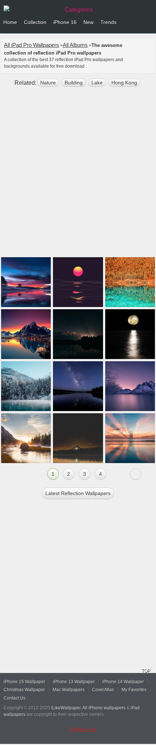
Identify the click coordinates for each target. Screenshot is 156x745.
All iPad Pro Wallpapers (31, 45)
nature (48, 82)
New (88, 22)
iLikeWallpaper (66, 707)
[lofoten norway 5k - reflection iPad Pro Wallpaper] (130, 386)
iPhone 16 (65, 22)
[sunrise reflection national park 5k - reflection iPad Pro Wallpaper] (26, 438)
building (74, 82)
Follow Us (82, 729)
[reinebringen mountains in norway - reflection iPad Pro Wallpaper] (26, 334)
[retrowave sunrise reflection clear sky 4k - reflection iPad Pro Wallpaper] (78, 282)
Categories (79, 10)
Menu (148, 22)
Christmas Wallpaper (24, 689)
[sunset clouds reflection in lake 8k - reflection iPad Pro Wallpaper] (26, 282)
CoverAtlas (103, 689)
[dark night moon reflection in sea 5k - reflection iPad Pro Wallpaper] (130, 334)
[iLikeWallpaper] (31, 8)
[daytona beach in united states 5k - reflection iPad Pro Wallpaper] (130, 438)
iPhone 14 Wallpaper (123, 681)
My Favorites (134, 689)
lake (97, 82)
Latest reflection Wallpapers (78, 493)
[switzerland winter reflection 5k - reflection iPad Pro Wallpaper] (26, 386)
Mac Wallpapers (69, 689)
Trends (108, 22)
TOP (145, 670)
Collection (35, 22)
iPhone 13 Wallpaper (74, 681)
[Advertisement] (78, 175)
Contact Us (14, 698)
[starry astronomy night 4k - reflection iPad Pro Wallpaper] (78, 334)
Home (10, 22)
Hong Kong (124, 82)
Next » (135, 474)
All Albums (75, 45)
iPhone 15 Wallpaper (24, 681)
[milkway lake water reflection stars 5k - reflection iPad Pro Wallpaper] (78, 386)
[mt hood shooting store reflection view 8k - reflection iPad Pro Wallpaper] (78, 438)
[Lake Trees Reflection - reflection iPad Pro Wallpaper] (130, 282)
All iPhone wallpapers (104, 707)
